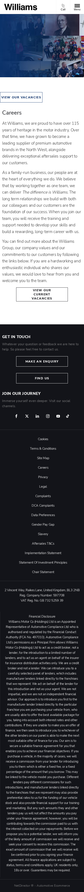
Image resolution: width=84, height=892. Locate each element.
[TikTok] (67, 416)
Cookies (43, 439)
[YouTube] (58, 416)
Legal (43, 486)
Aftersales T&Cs (43, 543)
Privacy (43, 477)
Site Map (43, 458)
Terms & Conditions (43, 448)
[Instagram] (47, 416)
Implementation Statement (43, 553)
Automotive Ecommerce (53, 886)
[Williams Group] (20, 7)
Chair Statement (43, 572)
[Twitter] (27, 416)
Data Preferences (43, 515)
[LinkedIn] (37, 416)
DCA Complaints (43, 505)
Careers (43, 467)
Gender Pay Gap (43, 524)
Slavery (43, 534)
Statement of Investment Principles (43, 562)
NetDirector (22, 886)
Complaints (43, 496)
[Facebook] (16, 416)
